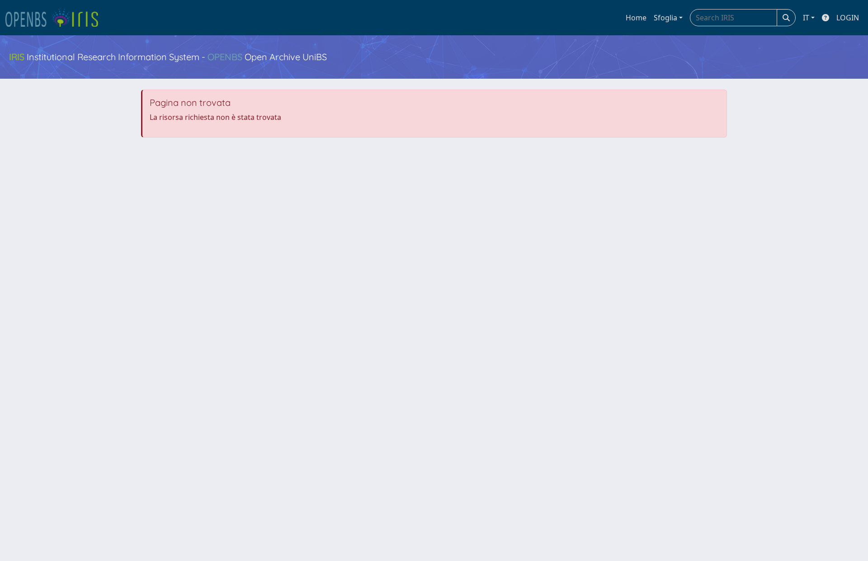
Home (636, 18)
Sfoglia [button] (665, 18)
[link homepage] (55, 18)
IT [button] (806, 18)
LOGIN (847, 18)
